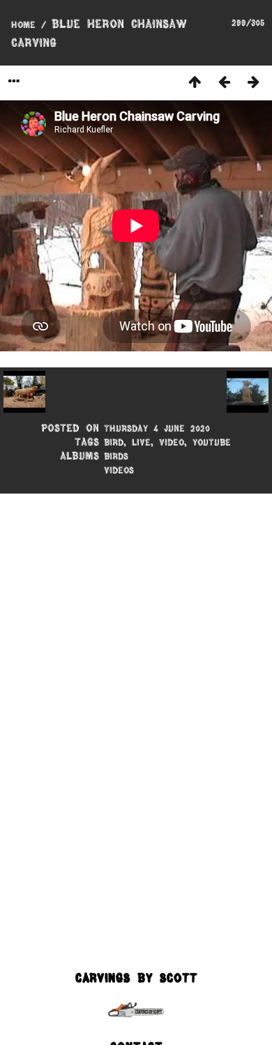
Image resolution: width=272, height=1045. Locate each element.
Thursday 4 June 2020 (157, 428)
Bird (113, 442)
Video (171, 442)
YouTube (211, 442)
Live (141, 442)
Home (23, 24)
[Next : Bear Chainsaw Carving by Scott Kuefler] (253, 81)
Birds (116, 456)
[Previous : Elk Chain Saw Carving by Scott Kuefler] (224, 81)
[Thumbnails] (194, 81)
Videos (119, 469)
